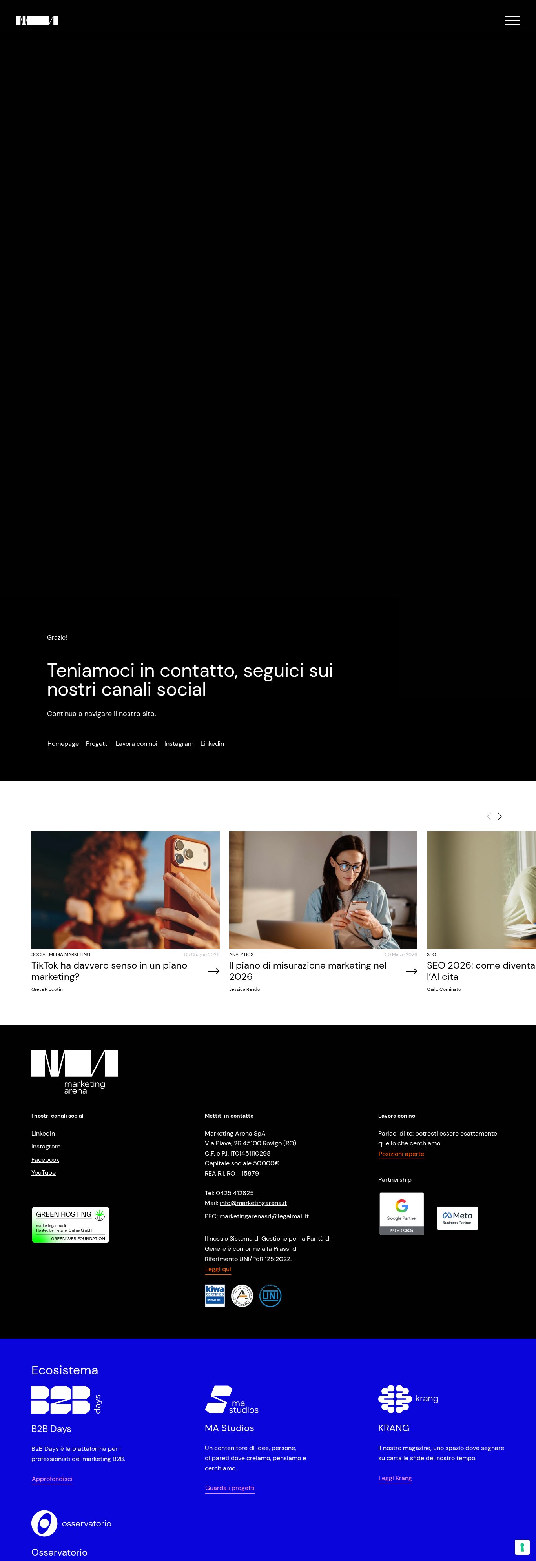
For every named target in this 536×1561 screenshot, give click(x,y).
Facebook (45, 1160)
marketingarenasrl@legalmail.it (264, 1216)
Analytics (241, 954)
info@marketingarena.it (253, 1203)
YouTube (43, 1172)
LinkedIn (43, 1133)
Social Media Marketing (60, 954)
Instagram (45, 1146)
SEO (431, 954)
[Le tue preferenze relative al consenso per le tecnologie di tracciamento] (522, 1547)
